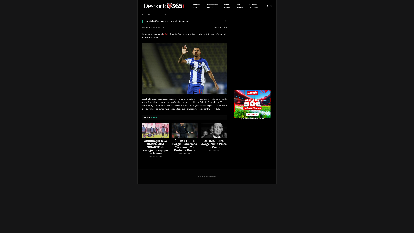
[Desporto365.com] (164, 6)
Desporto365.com (148, 15)
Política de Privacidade (253, 6)
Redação (147, 27)
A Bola (166, 34)
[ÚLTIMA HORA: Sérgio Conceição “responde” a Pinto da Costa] (185, 130)
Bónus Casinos (227, 6)
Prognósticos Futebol (212, 6)
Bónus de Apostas (196, 6)
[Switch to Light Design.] (271, 6)
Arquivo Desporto (161, 15)
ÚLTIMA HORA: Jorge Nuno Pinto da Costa (214, 144)
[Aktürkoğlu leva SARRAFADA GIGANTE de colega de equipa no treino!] (155, 130)
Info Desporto (240, 6)
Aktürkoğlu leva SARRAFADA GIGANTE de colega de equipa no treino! (155, 147)
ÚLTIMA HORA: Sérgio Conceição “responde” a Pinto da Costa (184, 145)
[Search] (267, 6)
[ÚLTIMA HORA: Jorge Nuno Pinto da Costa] (214, 130)
